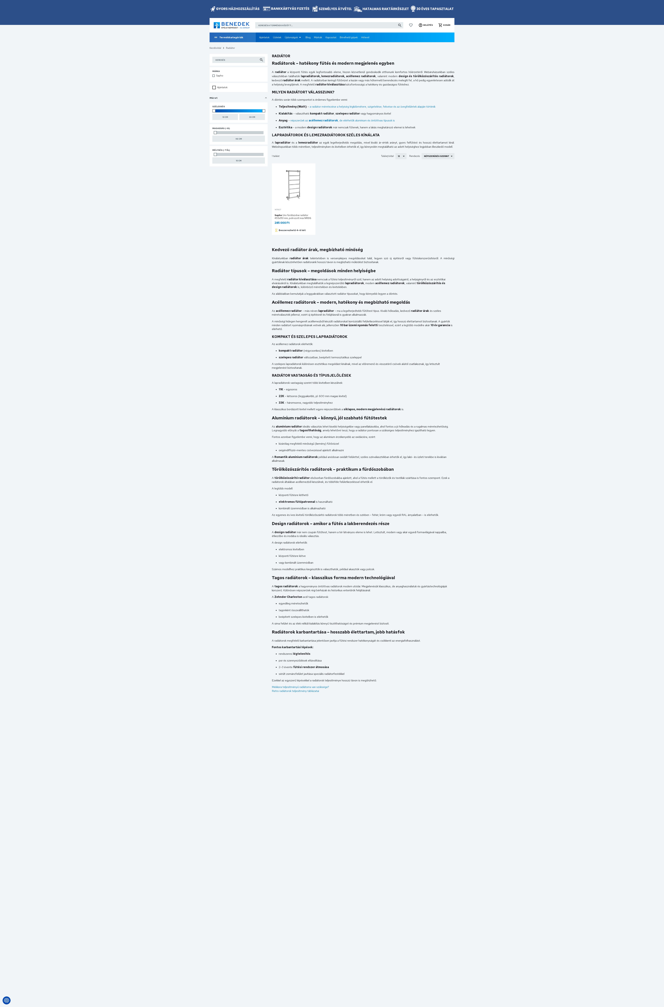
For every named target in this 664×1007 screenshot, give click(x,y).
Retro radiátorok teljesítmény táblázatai (295, 691)
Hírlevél (365, 37)
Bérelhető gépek (349, 37)
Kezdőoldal (215, 48)
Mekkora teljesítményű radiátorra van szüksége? (300, 687)
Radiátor (230, 48)
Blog (308, 37)
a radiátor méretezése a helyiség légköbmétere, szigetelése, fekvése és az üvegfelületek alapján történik (372, 106)
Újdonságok (291, 37)
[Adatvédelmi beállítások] (7, 1000)
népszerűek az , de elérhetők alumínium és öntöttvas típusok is (342, 120)
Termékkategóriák (231, 37)
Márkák (318, 37)
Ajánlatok (264, 37)
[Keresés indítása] (400, 25)
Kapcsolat (331, 37)
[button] (425, 25)
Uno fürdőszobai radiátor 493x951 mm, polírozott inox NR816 (293, 217)
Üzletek (277, 37)
